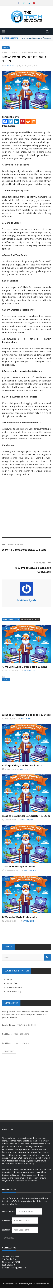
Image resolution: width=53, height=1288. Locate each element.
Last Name (7, 1043)
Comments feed (14, 987)
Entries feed (12, 983)
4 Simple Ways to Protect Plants (22, 765)
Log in (10, 979)
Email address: (9, 1025)
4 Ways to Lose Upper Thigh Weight (24, 666)
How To (5, 48)
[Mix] (33, 121)
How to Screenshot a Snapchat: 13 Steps (26, 714)
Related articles (11, 619)
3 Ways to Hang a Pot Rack (18, 866)
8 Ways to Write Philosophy (19, 916)
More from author (30, 619)
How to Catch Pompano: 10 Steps (24, 549)
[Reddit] (28, 121)
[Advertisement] (26, 505)
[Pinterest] (22, 121)
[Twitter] (10, 121)
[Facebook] (5, 121)
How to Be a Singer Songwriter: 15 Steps (26, 815)
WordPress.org (14, 991)
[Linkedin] (16, 121)
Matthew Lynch (10, 66)
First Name (7, 1034)
